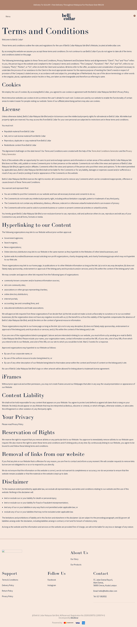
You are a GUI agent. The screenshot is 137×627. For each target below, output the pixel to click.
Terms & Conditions (10, 580)
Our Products (76, 564)
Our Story (74, 559)
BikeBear (74, 618)
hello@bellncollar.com (107, 591)
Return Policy (7, 591)
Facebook (52, 580)
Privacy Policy (7, 596)
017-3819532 (102, 596)
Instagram (52, 585)
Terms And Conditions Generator (105, 151)
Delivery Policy (8, 585)
